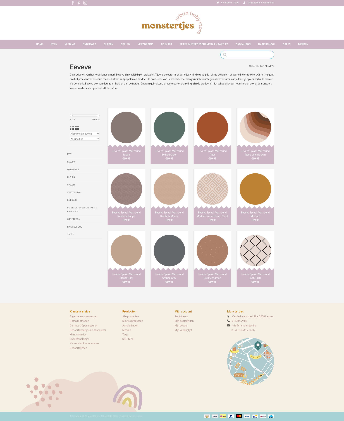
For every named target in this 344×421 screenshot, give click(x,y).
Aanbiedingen (130, 325)
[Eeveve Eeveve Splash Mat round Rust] (212, 127)
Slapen (108, 44)
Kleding (70, 44)
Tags (125, 334)
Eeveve (270, 66)
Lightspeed (137, 416)
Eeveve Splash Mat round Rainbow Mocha (169, 214)
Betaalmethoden (79, 320)
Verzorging (146, 44)
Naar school (266, 44)
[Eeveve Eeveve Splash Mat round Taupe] (126, 127)
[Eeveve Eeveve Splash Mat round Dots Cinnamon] (212, 250)
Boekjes (166, 44)
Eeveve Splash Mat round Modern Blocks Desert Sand (212, 214)
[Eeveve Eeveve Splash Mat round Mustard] (255, 189)
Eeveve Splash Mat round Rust (212, 153)
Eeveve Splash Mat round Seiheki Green (169, 153)
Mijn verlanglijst (183, 330)
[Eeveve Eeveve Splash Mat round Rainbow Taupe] (126, 189)
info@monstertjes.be (244, 325)
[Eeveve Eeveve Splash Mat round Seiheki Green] (169, 127)
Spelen (125, 44)
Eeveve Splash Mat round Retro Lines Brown (255, 153)
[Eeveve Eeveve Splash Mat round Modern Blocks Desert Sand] (212, 189)
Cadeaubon (243, 44)
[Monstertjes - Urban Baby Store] (172, 23)
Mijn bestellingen (184, 320)
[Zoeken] (226, 54)
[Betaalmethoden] (207, 416)
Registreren (181, 316)
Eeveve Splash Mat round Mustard (255, 214)
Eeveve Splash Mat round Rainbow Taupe (126, 214)
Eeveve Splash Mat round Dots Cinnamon (212, 276)
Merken (303, 44)
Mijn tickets (181, 325)
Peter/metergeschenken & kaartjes (204, 44)
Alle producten (130, 316)
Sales (287, 44)
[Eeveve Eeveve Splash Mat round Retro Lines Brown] (255, 127)
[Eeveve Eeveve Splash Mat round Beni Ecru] (255, 250)
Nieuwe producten (132, 320)
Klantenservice (78, 334)
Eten (54, 44)
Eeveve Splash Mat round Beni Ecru (255, 276)
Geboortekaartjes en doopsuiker (88, 330)
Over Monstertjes (79, 339)
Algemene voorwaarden (83, 316)
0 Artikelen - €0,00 (230, 2)
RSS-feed (127, 339)
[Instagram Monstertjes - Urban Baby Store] (85, 3)
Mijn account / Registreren (260, 2)
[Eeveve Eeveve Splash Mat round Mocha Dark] (126, 250)
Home (39, 44)
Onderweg (89, 44)
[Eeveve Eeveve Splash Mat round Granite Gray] (169, 250)
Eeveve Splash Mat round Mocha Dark (126, 276)
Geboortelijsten (78, 348)
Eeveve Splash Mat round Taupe (126, 153)
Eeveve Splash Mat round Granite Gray (169, 276)
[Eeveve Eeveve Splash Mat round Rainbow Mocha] (169, 189)
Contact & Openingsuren (83, 325)
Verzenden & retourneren (84, 343)
